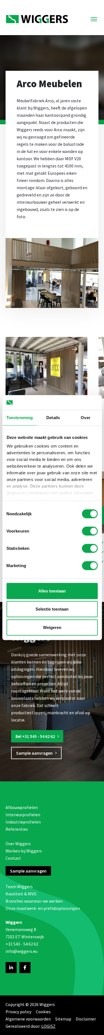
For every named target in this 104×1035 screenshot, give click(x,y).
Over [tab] (85, 417)
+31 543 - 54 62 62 (22, 944)
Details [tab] (53, 417)
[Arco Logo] (46, 368)
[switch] (90, 530)
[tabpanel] (46, 368)
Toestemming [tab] (19, 417)
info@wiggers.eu (21, 951)
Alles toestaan (52, 590)
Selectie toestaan (52, 609)
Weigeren (52, 627)
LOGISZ (48, 1026)
